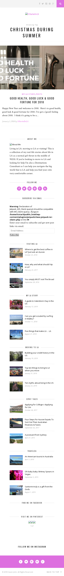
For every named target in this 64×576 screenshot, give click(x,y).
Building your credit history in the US (39, 354)
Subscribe (14, 235)
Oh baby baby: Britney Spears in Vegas (39, 473)
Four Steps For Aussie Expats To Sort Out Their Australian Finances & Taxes (39, 422)
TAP (32, 526)
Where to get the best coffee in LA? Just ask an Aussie (39, 250)
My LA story (28, 94)
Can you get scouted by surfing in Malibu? (39, 317)
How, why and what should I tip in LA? (39, 265)
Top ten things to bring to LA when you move (37, 369)
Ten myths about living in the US (39, 383)
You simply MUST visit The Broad (39, 279)
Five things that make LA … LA (38, 331)
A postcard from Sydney (36, 434)
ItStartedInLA (22, 121)
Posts (39, 94)
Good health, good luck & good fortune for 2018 (32, 100)
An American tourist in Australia (39, 456)
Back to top (53, 572)
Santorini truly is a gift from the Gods (39, 488)
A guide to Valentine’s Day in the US (39, 302)
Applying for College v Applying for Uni (39, 406)
